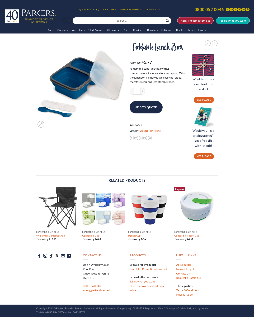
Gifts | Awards (95, 30)
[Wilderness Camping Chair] (57, 208)
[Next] (216, 216)
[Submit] (167, 20)
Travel (201, 30)
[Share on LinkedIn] (150, 138)
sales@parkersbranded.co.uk (100, 290)
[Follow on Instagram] (232, 9)
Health (179, 30)
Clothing (61, 30)
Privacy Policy (184, 294)
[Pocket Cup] (149, 208)
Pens (126, 30)
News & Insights (185, 269)
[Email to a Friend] (141, 138)
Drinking (151, 30)
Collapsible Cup (90, 235)
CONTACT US (153, 9)
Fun (81, 30)
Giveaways (113, 30)
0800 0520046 (92, 285)
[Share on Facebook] (132, 138)
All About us (183, 264)
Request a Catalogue (188, 277)
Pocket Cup (134, 235)
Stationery (166, 30)
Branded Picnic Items (150, 130)
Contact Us (183, 273)
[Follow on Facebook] (228, 9)
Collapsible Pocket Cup (186, 235)
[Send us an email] (244, 9)
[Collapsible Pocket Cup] (195, 208)
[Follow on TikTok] (236, 9)
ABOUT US (108, 9)
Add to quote (146, 107)
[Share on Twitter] (136, 138)
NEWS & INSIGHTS (129, 9)
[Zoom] (40, 124)
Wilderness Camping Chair (50, 235)
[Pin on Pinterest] (145, 138)
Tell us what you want (142, 281)
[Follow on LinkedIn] (248, 9)
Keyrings (137, 30)
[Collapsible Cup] (103, 208)
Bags (50, 30)
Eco (72, 30)
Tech (190, 30)
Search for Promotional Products (149, 269)
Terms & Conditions (188, 290)
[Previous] (36, 216)
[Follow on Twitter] (240, 9)
